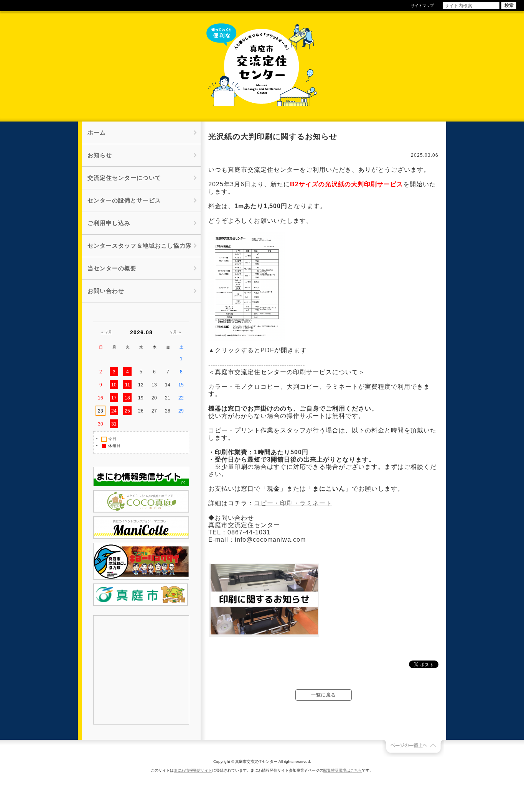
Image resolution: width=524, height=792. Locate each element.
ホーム (96, 132)
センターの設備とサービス (124, 200)
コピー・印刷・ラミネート (293, 503)
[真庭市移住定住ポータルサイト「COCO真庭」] (141, 511)
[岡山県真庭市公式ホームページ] (140, 604)
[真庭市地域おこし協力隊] (141, 578)
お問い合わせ (105, 291)
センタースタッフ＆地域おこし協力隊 (139, 245)
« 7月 (106, 332)
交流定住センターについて (124, 177)
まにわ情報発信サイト (193, 770)
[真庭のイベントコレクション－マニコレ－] (141, 537)
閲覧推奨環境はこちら (342, 770)
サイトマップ (422, 5)
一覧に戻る (323, 695)
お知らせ (99, 155)
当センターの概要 (112, 268)
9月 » (175, 332)
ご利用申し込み (108, 223)
